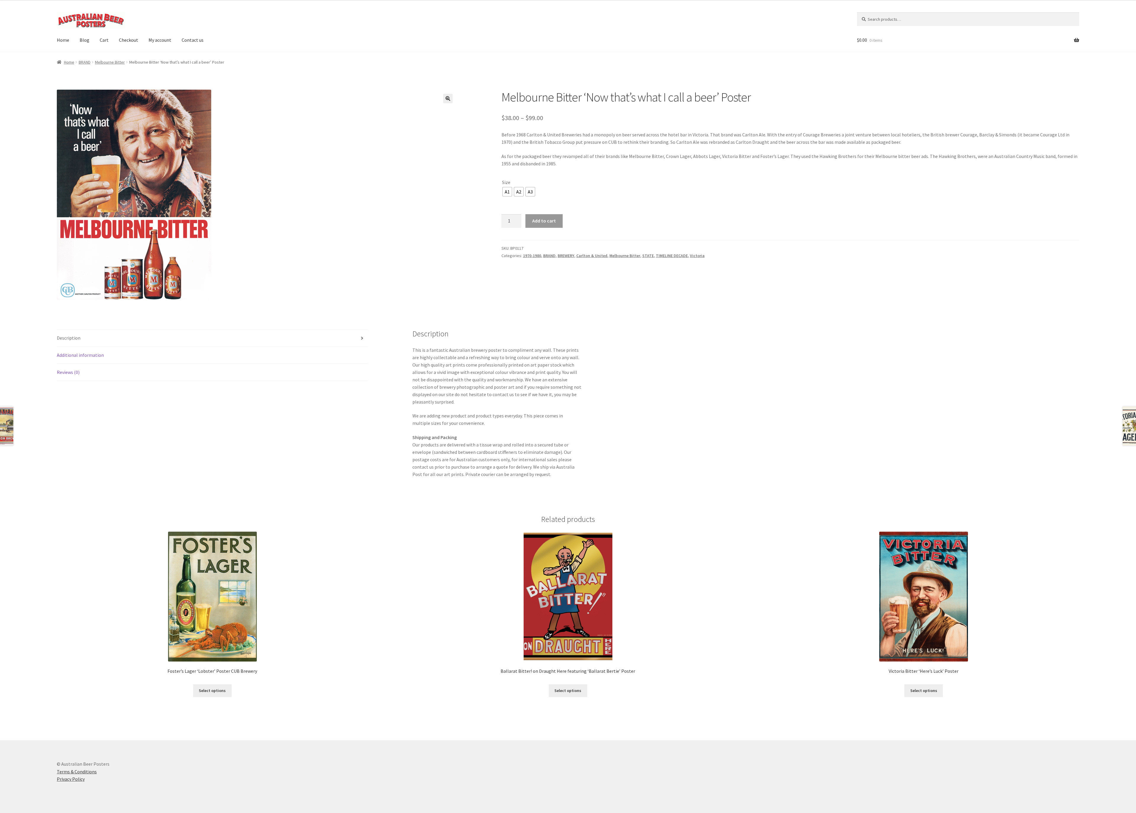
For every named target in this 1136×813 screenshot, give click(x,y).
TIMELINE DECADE (672, 255)
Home (63, 40)
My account (160, 40)
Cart (104, 40)
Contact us (193, 40)
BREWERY (566, 255)
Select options (212, 690)
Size (506, 182)
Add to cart (544, 221)
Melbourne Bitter (110, 62)
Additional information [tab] (80, 355)
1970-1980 (532, 255)
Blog (84, 40)
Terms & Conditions (77, 772)
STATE (648, 255)
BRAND (85, 62)
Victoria (697, 255)
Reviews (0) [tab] (68, 372)
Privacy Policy (71, 779)
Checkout (128, 40)
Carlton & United (591, 255)
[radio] (507, 191)
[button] (448, 98)
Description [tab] (68, 338)
